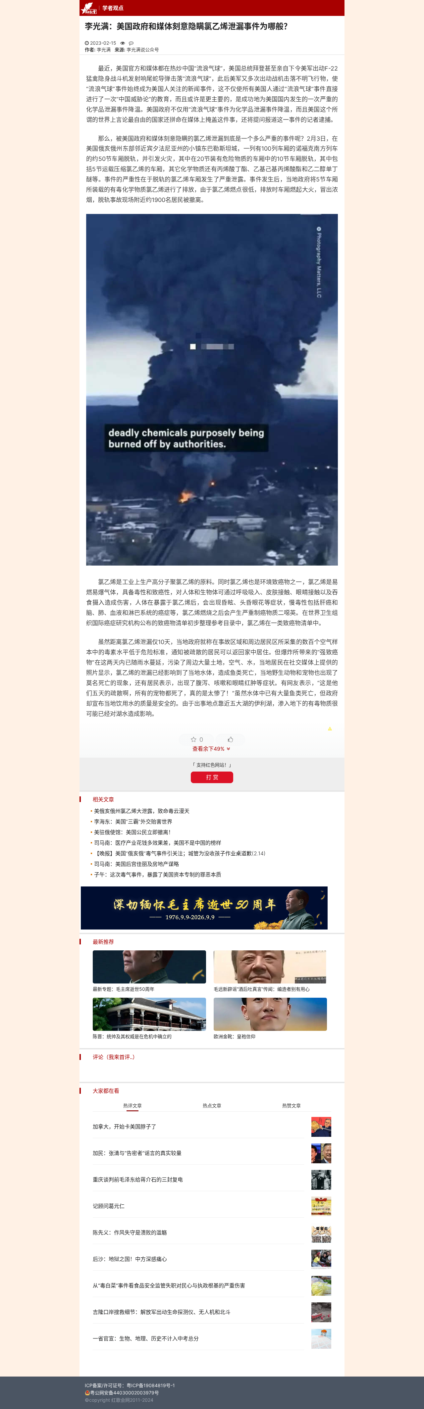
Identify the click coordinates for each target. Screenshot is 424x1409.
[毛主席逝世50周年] (204, 928)
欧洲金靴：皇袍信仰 (234, 1036)
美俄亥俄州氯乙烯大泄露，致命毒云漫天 (141, 811)
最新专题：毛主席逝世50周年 (123, 989)
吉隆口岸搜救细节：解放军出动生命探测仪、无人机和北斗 (162, 1312)
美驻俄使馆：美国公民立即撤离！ (134, 832)
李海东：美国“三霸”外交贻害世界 (133, 821)
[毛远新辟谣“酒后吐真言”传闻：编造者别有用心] (270, 967)
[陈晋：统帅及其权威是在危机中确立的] (149, 1015)
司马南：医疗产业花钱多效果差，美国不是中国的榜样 (157, 842)
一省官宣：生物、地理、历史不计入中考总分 (146, 1338)
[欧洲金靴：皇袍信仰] (270, 1015)
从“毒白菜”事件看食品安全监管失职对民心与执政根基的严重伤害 (169, 1285)
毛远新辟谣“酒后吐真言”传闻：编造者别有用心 (262, 989)
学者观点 (113, 8)
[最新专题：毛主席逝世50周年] (149, 967)
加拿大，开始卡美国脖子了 (124, 1126)
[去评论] (406, 963)
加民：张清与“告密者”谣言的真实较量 (137, 1153)
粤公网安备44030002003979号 (124, 1392)
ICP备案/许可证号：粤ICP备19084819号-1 (130, 1385)
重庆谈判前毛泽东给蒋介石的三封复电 (138, 1179)
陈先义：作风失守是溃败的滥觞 (130, 1232)
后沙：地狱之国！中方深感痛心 (130, 1259)
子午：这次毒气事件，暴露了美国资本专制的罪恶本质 (157, 874)
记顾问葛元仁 (109, 1206)
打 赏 (212, 777)
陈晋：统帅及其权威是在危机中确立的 (132, 1036)
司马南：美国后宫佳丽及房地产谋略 (136, 864)
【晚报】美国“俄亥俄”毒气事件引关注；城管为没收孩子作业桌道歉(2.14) (180, 853)
